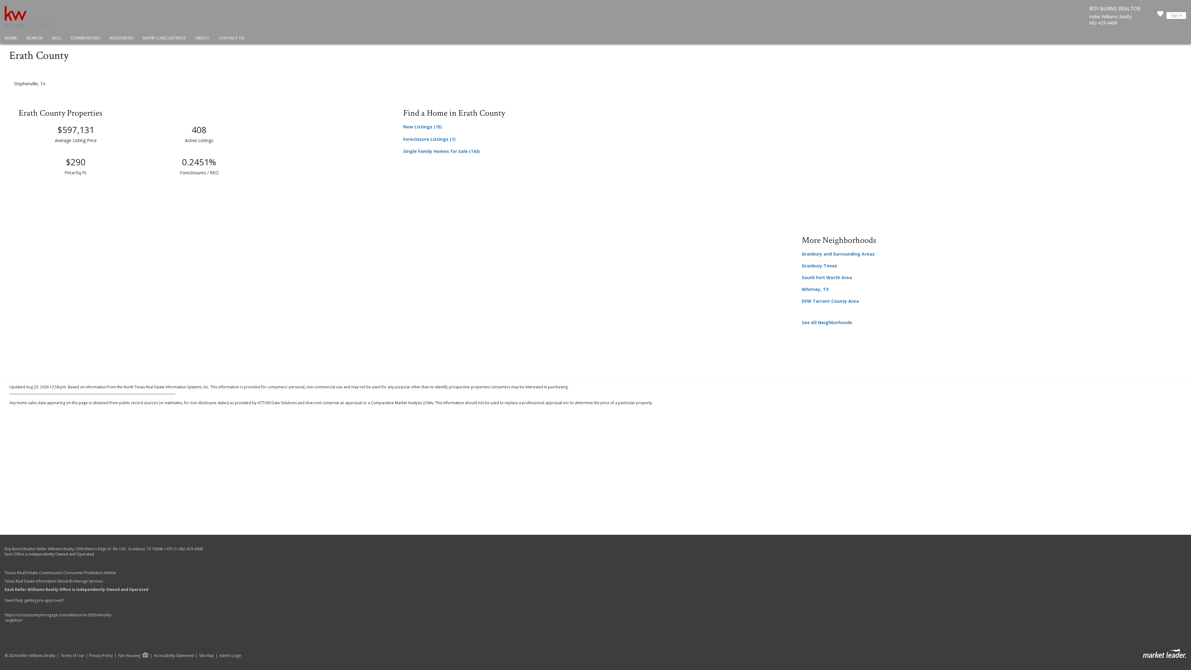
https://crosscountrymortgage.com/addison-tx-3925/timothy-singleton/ (58, 617)
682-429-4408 (1103, 23)
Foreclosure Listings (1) (429, 139)
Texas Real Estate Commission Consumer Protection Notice (60, 572)
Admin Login (230, 655)
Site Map (206, 655)
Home (11, 38)
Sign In (1176, 15)
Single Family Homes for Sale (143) (441, 151)
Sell (56, 38)
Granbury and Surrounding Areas (838, 254)
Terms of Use (72, 655)
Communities (85, 38)
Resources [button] (121, 38)
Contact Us (231, 38)
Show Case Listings (164, 38)
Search (34, 38)
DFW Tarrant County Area (830, 301)
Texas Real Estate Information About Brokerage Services (54, 581)
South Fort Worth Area (827, 277)
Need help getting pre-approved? (35, 600)
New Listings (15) (422, 127)
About (202, 38)
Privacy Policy (101, 655)
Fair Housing (129, 655)
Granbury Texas (819, 266)
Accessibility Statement (174, 655)
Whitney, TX (815, 289)
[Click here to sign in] (1160, 15)
